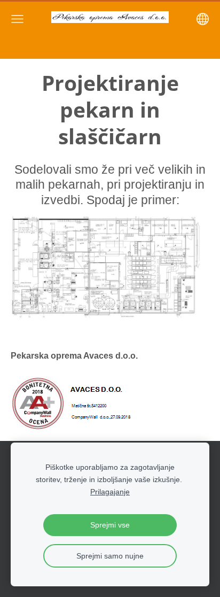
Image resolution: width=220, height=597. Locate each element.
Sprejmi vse (110, 525)
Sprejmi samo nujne (110, 556)
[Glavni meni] (17, 19)
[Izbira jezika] (202, 19)
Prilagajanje (110, 491)
